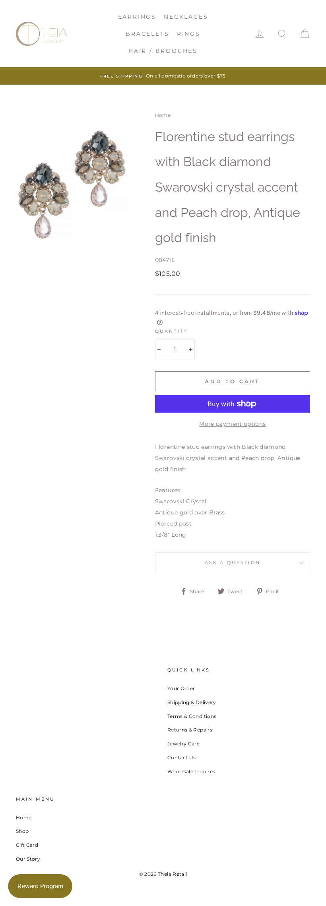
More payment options (232, 423)
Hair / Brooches (163, 50)
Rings (188, 33)
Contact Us (181, 757)
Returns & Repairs (189, 730)
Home (163, 115)
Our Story (28, 859)
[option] (163, 76)
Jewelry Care (183, 744)
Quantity (171, 331)
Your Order (181, 688)
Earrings (137, 16)
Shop (22, 831)
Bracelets (147, 33)
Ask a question (232, 562)
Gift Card (27, 845)
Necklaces (186, 16)
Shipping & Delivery (191, 702)
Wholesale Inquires (191, 771)
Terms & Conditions (191, 716)
